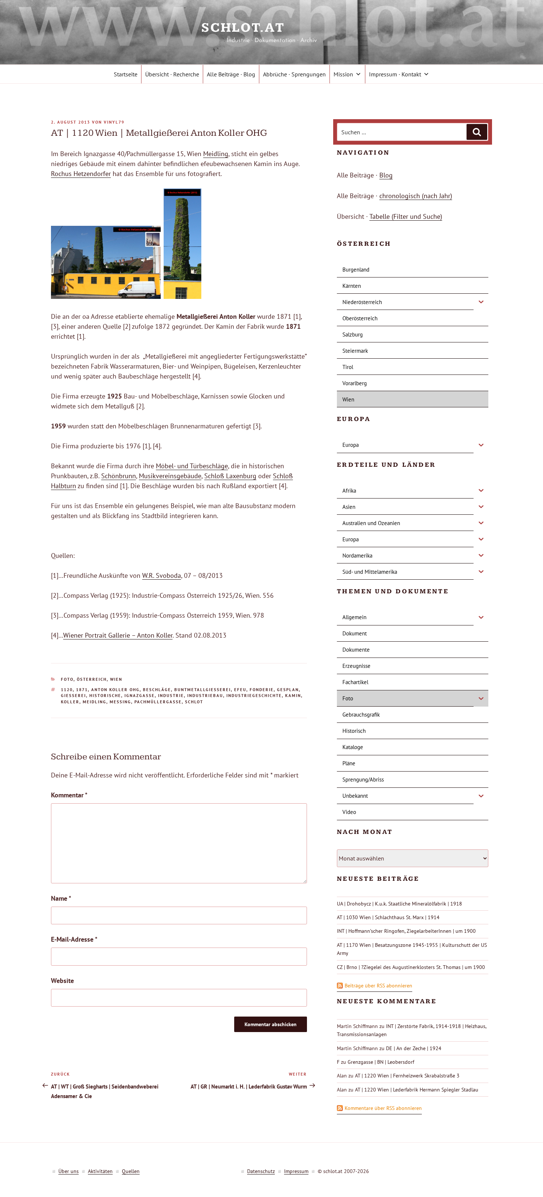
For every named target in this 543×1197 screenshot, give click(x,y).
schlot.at (271, 28)
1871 (82, 689)
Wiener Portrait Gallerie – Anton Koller (118, 635)
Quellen (131, 1171)
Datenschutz (261, 1171)
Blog (386, 175)
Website (62, 980)
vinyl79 (114, 122)
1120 (67, 689)
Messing (120, 701)
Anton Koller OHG (115, 689)
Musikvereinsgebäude (170, 476)
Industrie (171, 695)
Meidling (215, 153)
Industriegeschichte (254, 695)
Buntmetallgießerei (202, 689)
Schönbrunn (118, 476)
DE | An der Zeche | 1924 (413, 1048)
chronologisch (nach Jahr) (415, 196)
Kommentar (69, 795)
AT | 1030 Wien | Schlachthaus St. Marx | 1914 (388, 917)
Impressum (296, 1171)
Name (61, 898)
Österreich (92, 679)
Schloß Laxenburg (230, 476)
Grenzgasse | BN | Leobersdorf (381, 1062)
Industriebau (205, 695)
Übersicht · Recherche (172, 74)
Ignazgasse (139, 695)
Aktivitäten (100, 1171)
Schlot (194, 701)
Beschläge (157, 689)
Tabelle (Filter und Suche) (405, 216)
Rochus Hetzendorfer (81, 173)
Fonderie (262, 689)
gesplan (288, 689)
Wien (116, 679)
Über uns (68, 1171)
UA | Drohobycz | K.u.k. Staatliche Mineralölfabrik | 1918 (399, 903)
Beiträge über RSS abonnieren (378, 985)
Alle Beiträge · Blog (231, 74)
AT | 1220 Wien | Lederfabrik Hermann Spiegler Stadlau (416, 1089)
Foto (67, 679)
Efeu (240, 689)
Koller (70, 701)
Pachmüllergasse (158, 701)
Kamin (293, 695)
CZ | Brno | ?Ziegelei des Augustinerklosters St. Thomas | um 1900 (411, 967)
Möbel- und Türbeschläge (192, 466)
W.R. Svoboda (161, 575)
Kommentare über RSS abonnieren (383, 1108)
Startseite (125, 74)
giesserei (73, 695)
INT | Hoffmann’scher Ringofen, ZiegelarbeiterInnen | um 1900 (406, 931)
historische (105, 695)
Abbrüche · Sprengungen (294, 74)
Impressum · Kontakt (395, 74)
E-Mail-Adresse (74, 939)
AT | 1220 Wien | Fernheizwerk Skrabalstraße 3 (407, 1075)
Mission (343, 74)
